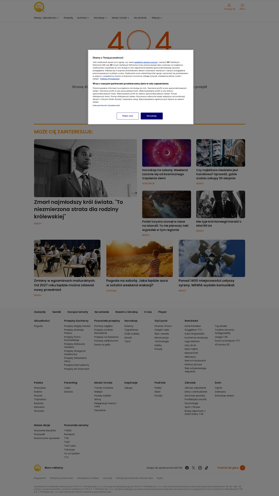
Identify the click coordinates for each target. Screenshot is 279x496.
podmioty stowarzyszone (145, 62)
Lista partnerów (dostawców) (106, 105)
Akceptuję (152, 116)
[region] (141, 87)
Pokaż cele (127, 116)
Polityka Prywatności (110, 79)
